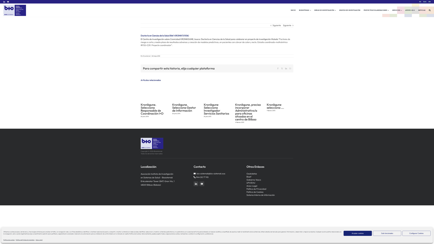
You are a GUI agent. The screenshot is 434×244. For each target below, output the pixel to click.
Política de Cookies (254, 192)
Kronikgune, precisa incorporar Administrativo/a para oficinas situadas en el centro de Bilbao (248, 112)
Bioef (248, 176)
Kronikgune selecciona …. (275, 106)
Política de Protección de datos (25, 240)
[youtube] (8, 2)
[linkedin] (4, 2)
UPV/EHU (250, 183)
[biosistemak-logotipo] (14, 5)
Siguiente (277, 25)
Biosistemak (146, 56)
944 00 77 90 (202, 177)
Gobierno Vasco (253, 179)
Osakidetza (251, 173)
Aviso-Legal (251, 186)
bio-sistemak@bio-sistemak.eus (211, 173)
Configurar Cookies (416, 233)
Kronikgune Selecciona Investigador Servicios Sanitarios (216, 109)
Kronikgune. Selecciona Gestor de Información (184, 107)
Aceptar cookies (358, 233)
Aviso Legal (39, 240)
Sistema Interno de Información (260, 195)
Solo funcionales (387, 233)
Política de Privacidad (256, 189)
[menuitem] (420, 2)
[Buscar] (430, 10)
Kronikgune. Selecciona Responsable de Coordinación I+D (152, 109)
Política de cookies (9, 240)
